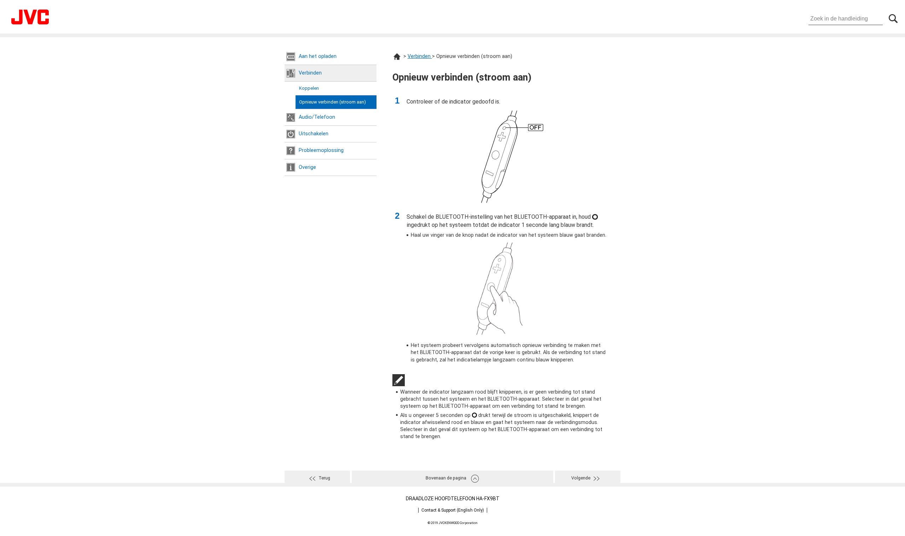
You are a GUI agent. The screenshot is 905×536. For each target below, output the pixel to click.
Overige (307, 167)
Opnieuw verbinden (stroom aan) (332, 102)
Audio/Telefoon (317, 117)
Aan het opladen (318, 56)
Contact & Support (452, 510)
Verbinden (310, 73)
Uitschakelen (313, 134)
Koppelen (309, 88)
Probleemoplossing (321, 150)
